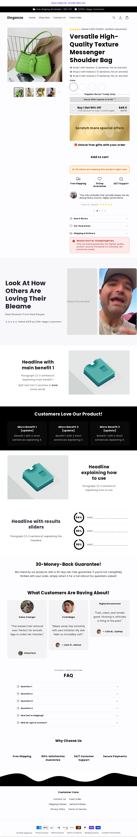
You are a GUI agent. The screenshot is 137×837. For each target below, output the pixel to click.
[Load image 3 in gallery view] (40, 92)
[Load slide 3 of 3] (102, 210)
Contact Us (60, 799)
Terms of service (74, 833)
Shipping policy (92, 833)
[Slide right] (59, 92)
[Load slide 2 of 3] (99, 210)
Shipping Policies (58, 804)
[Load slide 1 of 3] (97, 210)
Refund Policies (78, 804)
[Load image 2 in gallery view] (29, 92)
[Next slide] (105, 210)
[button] (114, 17)
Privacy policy (42, 833)
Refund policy (57, 833)
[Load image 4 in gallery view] (50, 92)
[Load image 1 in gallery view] (18, 92)
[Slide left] (10, 92)
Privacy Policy (58, 809)
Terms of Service (77, 809)
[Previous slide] (94, 210)
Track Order (75, 799)
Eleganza (28, 833)
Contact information (111, 833)
